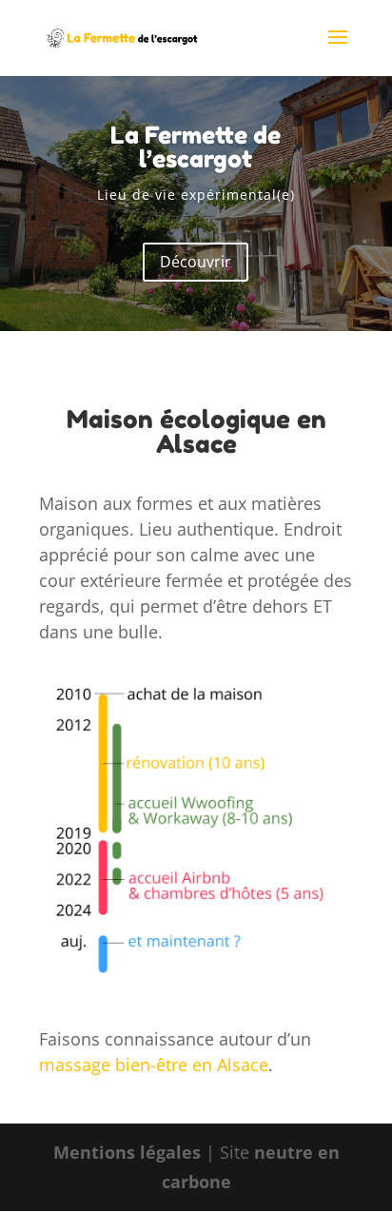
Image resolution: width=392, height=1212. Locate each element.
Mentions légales (127, 1152)
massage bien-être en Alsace (153, 1064)
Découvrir (195, 261)
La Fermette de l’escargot (195, 147)
